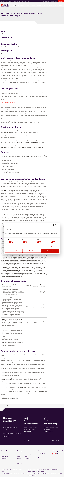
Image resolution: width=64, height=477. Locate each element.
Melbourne (19, 463)
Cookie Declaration (9, 234)
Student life (33, 5)
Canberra (19, 460)
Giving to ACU (20, 1)
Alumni (14, 1)
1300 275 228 (56, 440)
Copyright (9, 469)
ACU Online (27, 460)
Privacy (20, 469)
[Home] (5, 5)
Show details (54, 246)
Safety (2, 471)
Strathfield (27, 458)
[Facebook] (38, 454)
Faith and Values (4, 1)
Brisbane (19, 458)
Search (60, 5)
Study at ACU (16, 5)
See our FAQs (47, 431)
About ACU (55, 5)
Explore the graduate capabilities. (8, 102)
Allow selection (32, 250)
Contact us (61, 1)
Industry (10, 1)
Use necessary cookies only (14, 250)
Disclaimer (15, 469)
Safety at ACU (26, 1)
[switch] (25, 242)
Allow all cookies (50, 250)
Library (52, 1)
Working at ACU (4, 456)
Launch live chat (27, 431)
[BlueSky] (38, 457)
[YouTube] (44, 454)
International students (24, 5)
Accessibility (3, 469)
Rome (26, 456)
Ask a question (27, 440)
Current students (46, 1)
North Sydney (28, 453)
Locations (39, 5)
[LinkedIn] (42, 454)
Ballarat (18, 453)
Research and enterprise (47, 5)
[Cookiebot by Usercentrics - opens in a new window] (53, 225)
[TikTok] (46, 454)
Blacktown (19, 456)
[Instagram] (40, 454)
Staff (56, 1)
